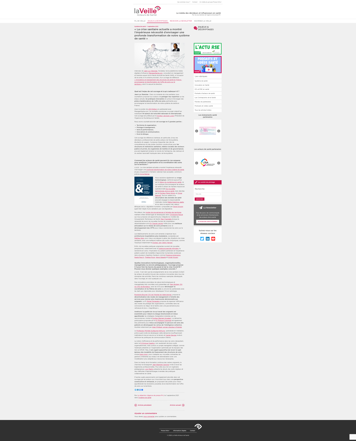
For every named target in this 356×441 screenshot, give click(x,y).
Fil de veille (139, 21)
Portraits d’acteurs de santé (205, 93)
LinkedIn (208, 239)
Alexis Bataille (161, 257)
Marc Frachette (166, 219)
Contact (194, 2)
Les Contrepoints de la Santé (205, 97)
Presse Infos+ (165, 430)
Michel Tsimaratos (153, 301)
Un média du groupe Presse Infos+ (211, 2)
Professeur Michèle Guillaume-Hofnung (151, 331)
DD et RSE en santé (202, 89)
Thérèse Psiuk (150, 257)
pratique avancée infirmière (168, 248)
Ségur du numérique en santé (170, 182)
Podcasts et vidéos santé (204, 106)
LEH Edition (152, 109)
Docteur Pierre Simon (167, 193)
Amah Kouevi (173, 257)
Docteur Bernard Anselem (161, 318)
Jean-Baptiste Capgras (160, 365)
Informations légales (179, 430)
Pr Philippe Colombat (163, 320)
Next (218, 131)
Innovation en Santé (202, 85)
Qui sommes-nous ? (183, 2)
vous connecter (148, 416)
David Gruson (178, 206)
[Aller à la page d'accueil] (147, 11)
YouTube (213, 239)
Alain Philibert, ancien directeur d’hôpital (167, 327)
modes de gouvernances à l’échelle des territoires (163, 212)
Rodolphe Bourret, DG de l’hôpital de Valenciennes (153, 295)
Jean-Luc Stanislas (150, 71)
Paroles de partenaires (203, 102)
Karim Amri (143, 354)
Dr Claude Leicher (156, 223)
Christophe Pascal (176, 215)
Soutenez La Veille (202, 21)
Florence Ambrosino (173, 255)
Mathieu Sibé (139, 238)
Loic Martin (149, 369)
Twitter (202, 239)
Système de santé (144, 398)
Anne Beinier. (145, 174)
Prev (196, 131)
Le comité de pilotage (206, 182)
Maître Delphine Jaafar (176, 202)
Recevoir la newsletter (181, 21)
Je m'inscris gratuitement (207, 221)
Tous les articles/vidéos (203, 110)
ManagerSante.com (156, 73)
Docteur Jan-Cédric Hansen (162, 243)
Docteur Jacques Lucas (165, 116)
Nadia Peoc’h (139, 257)
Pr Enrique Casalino (147, 343)
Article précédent (144, 405)
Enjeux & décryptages (158, 21)
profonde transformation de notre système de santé (165, 170)
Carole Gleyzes (171, 335)
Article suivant (175, 405)
